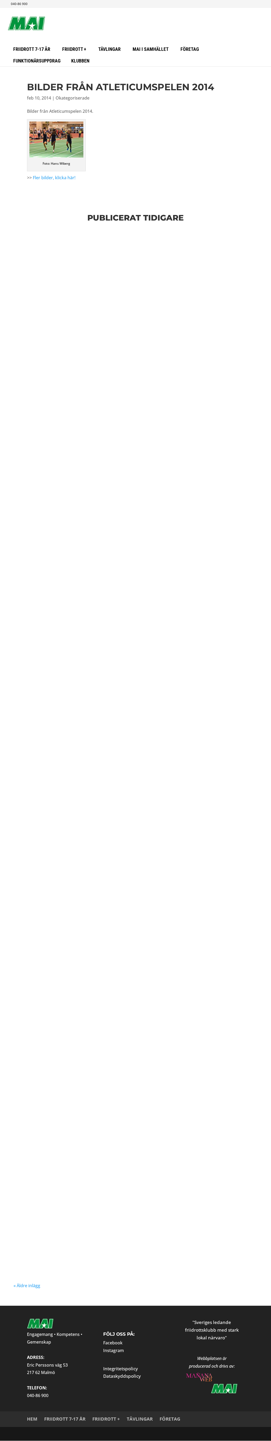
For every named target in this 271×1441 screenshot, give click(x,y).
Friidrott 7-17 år (64, 1419)
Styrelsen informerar (138, 628)
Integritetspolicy (120, 1369)
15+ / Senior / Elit (50, 245)
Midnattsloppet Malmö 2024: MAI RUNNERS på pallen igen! (114, 1192)
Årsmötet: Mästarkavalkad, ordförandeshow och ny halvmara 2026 (135, 985)
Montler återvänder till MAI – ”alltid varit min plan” (108, 1137)
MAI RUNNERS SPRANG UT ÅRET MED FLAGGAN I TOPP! (99, 505)
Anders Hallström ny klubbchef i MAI (82, 280)
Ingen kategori (120, 403)
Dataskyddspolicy (122, 1376)
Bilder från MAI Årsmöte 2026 (68, 339)
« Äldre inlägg (26, 1286)
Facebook (113, 1343)
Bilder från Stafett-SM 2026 (64, 237)
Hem (32, 1419)
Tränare (159, 628)
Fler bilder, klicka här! (54, 178)
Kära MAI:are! (41, 675)
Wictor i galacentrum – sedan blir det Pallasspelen (107, 395)
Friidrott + (106, 1419)
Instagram (113, 1350)
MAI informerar (122, 245)
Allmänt (81, 245)
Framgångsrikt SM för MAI (63, 783)
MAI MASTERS (51, 293)
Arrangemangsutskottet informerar (112, 288)
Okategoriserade (72, 98)
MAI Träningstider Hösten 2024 (70, 1247)
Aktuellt (69, 245)
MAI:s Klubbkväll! (48, 734)
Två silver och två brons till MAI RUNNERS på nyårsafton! (116, 1082)
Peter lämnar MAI (48, 839)
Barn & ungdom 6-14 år (154, 288)
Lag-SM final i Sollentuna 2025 (69, 898)
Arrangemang (97, 683)
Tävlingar (140, 1419)
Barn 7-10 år (232, 623)
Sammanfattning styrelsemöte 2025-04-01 (87, 942)
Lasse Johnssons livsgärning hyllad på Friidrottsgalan (114, 450)
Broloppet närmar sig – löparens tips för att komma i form (119, 1045)
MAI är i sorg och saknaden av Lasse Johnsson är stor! (111, 615)
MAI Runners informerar (79, 293)
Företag (170, 1419)
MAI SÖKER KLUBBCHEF (54, 560)
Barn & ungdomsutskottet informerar (198, 288)
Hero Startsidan (99, 245)
